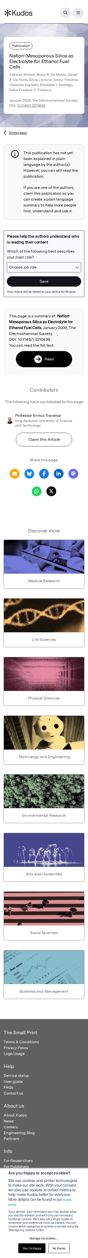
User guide (13, 1081)
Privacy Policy (16, 1047)
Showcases (18, 133)
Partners (11, 1138)
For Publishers (16, 1166)
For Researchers (18, 1160)
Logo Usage (14, 1053)
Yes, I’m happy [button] (31, 1248)
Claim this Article (44, 439)
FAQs (8, 1087)
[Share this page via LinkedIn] (59, 473)
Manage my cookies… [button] (44, 1238)
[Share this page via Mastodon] (73, 473)
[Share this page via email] (15, 473)
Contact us (13, 1093)
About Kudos (15, 1115)
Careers (11, 1127)
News (9, 1121)
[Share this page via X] (51, 491)
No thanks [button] (59, 1248)
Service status (16, 1075)
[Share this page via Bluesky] (29, 473)
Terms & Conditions (21, 1042)
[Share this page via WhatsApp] (37, 491)
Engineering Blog (19, 1132)
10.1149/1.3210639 (31, 106)
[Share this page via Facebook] (44, 473)
